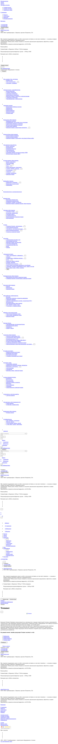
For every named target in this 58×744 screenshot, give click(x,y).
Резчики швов (6, 640)
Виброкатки (6, 636)
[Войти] (1, 511)
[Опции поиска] (2, 435)
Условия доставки (7, 8)
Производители (4, 725)
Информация (4, 720)
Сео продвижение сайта (6, 741)
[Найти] (4, 437)
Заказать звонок (4, 27)
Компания (3, 704)
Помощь (3, 712)
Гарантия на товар (7, 10)
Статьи (2, 722)
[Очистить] (26, 433)
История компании (8, 18)
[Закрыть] (2, 517)
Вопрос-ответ (4, 723)
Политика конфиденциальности (8, 718)
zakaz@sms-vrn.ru (5, 30)
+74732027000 (4, 24)
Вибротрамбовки (7, 638)
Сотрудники (6, 16)
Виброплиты (6, 637)
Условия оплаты (7, 7)
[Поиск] (2, 509)
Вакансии (5, 17)
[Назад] (7, 539)
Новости (5, 14)
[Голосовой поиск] (2, 437)
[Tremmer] (29, 613)
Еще (8, 269)
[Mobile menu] (2, 464)
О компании (4, 707)
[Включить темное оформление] (2, 67)
